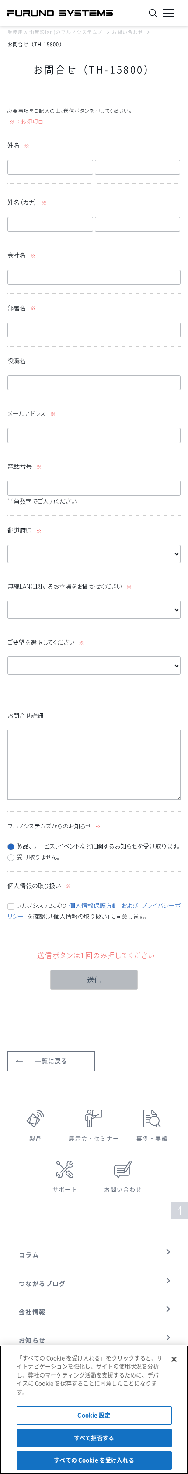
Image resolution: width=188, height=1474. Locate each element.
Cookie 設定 (93, 1415)
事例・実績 (152, 1138)
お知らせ (32, 1340)
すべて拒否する (94, 1438)
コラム (29, 1255)
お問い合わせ (128, 32)
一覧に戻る (51, 1061)
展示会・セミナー (94, 1138)
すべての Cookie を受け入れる (94, 1460)
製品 (35, 1138)
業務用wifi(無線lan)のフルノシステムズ (55, 32)
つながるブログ (42, 1284)
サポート (65, 1189)
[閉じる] (174, 1359)
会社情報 (32, 1312)
